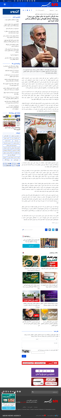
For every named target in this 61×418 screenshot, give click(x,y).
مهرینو (4, 157)
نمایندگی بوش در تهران (8, 153)
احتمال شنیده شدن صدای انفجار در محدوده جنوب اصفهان (11, 75)
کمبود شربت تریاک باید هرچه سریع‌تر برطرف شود (11, 93)
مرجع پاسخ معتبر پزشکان (11, 145)
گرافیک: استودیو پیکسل (40, 415)
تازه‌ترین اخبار (16, 17)
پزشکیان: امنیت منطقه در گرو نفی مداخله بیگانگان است (12, 58)
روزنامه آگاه (7, 160)
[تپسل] (23, 236)
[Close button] (14, 392)
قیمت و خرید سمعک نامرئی (13, 157)
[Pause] (42, 246)
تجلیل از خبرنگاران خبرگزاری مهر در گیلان (12, 20)
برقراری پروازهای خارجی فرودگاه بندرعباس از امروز (12, 45)
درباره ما (35, 407)
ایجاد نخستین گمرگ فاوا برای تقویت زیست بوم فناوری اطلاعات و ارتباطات (11, 41)
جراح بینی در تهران (15, 136)
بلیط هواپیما (17, 153)
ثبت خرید (31, 246)
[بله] (18, 392)
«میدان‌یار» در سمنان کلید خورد (12, 28)
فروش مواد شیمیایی (15, 148)
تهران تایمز (16, 160)
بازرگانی (24, 407)
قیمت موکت (6, 138)
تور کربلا (16, 141)
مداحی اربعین (16, 143)
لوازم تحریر (6, 136)
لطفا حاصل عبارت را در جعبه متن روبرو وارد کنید (48, 350)
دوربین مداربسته (7, 143)
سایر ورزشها (52, 10)
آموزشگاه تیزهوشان (7, 150)
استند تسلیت (7, 141)
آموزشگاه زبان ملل (11, 155)
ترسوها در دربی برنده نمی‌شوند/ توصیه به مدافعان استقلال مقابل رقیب (11, 97)
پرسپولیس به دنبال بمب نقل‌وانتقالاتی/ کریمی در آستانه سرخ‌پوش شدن (12, 107)
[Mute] (44, 246)
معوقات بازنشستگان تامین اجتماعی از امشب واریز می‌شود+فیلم (11, 66)
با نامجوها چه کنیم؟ (15, 55)
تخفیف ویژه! (8, 408)
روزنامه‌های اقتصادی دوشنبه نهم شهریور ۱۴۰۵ (12, 128)
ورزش (57, 10)
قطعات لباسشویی (16, 150)
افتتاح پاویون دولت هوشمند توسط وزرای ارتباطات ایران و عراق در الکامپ (11, 25)
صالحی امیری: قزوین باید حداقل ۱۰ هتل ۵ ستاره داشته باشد (11, 32)
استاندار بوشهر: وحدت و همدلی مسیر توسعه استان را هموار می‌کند (11, 36)
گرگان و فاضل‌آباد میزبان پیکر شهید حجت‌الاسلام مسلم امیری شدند (11, 102)
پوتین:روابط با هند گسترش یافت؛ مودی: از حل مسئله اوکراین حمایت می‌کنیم (12, 50)
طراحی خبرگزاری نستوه (51, 415)
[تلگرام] (20, 392)
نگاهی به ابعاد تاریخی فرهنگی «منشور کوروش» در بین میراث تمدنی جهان (11, 89)
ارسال (24, 356)
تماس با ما (30, 407)
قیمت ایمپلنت (6, 148)
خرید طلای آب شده (15, 138)
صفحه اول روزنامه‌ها (14, 113)
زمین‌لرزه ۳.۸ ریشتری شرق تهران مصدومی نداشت (12, 71)
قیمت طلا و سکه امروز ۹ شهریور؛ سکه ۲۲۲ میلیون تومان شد (11, 84)
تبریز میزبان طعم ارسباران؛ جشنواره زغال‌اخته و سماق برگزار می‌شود (12, 80)
